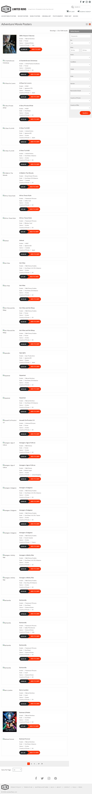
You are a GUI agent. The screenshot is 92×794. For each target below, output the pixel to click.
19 (38, 763)
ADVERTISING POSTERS (8, 16)
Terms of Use (28, 787)
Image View (87, 24)
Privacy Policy (16, 787)
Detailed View (90, 24)
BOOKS (75, 16)
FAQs (74, 787)
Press (80, 787)
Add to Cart (36, 49)
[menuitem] (9, 16)
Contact (67, 787)
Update (85, 113)
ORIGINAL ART (46, 16)
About (59, 787)
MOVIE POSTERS (23, 16)
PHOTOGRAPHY (58, 16)
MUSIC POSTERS (35, 16)
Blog (52, 787)
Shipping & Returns (41, 787)
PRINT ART (68, 16)
